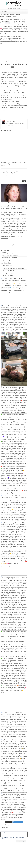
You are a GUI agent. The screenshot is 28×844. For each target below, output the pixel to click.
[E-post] (3, 12)
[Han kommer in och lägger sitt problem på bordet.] (14, 454)
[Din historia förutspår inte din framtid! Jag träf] (14, 779)
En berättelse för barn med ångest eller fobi (13, 268)
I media (5, 259)
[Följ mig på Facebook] (5, 12)
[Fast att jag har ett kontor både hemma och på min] (14, 345)
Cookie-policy (4, 838)
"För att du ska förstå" (8, 275)
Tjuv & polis (6, 267)
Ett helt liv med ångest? (8, 172)
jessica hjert (21, 66)
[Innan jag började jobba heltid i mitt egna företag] (14, 508)
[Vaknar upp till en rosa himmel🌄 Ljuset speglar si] (14, 698)
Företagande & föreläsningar (10, 255)
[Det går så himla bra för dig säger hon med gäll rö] (14, 426)
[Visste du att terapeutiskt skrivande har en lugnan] (14, 481)
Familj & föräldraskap (8, 254)
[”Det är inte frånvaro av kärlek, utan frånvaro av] (14, 318)
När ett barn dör (7, 272)
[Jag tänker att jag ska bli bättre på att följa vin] (14, 643)
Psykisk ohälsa (7, 260)
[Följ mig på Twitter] (4, 12)
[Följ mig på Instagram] (7, 12)
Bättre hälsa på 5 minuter (9, 273)
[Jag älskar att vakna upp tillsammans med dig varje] (14, 535)
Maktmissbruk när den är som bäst (16, 175)
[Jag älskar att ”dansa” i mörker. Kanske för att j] (14, 752)
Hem (2, 61)
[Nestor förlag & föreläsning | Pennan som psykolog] (14, 4)
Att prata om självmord (9, 270)
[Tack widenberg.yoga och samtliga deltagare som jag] (14, 562)
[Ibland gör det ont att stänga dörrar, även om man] (14, 671)
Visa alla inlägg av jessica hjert (7, 126)
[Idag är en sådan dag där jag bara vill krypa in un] (14, 399)
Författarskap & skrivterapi (10, 257)
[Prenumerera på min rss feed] (1, 12)
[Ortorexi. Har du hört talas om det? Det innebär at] (14, 589)
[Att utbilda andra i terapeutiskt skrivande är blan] (14, 806)
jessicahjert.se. (10, 208)
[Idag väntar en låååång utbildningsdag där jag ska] (14, 291)
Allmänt (10, 61)
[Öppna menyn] (26, 11)
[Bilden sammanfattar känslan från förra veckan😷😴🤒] (14, 372)
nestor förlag (5, 825)
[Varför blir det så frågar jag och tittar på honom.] (14, 616)
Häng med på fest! (7, 265)
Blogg (5, 61)
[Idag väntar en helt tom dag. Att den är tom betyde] (14, 725)
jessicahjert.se (4, 238)
